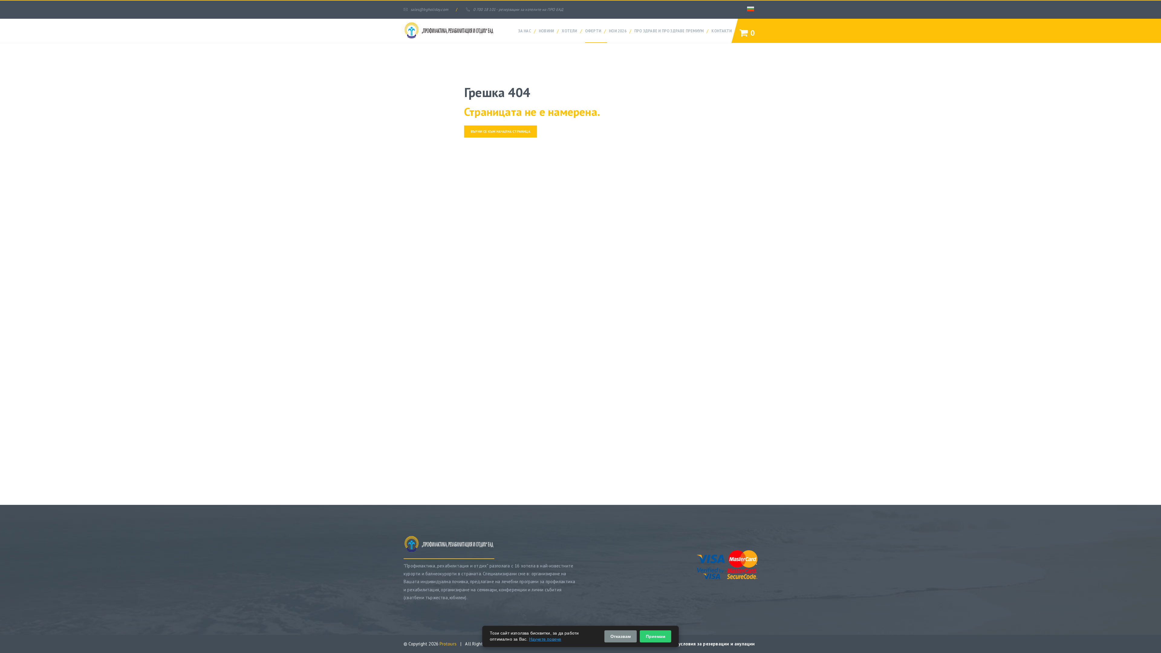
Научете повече (545, 639)
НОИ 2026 (617, 30)
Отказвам (620, 636)
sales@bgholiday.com (429, 9)
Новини (546, 30)
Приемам (655, 636)
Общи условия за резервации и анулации (710, 644)
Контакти (721, 30)
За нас (524, 30)
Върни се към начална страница (500, 131)
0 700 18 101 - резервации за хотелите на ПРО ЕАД (518, 9)
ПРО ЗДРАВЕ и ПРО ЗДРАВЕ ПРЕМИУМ (669, 30)
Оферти (593, 30)
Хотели (569, 30)
